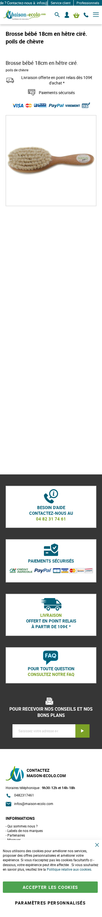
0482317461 (24, 795)
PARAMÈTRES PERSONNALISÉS (50, 903)
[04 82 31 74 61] (86, 15)
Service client (61, 3)
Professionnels (87, 3)
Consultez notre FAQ (51, 674)
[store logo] (24, 15)
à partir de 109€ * (51, 626)
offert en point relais (51, 621)
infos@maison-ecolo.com (33, 803)
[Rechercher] (57, 15)
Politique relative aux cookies (69, 869)
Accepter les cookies (50, 887)
